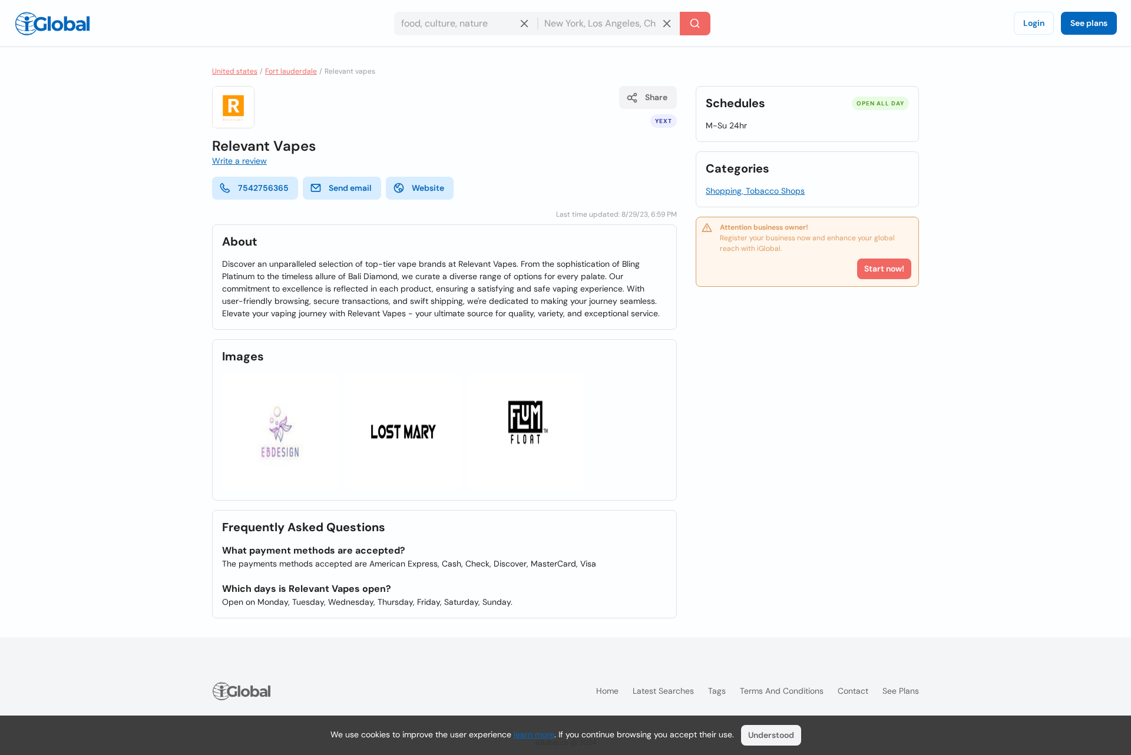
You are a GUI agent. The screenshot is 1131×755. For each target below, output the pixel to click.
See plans (1088, 23)
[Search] (695, 23)
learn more (534, 734)
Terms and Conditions (782, 691)
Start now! (884, 268)
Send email (350, 188)
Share (656, 97)
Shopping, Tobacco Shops (755, 191)
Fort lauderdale (291, 71)
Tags (717, 691)
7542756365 (263, 188)
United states (234, 71)
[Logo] (52, 23)
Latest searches (663, 691)
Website (428, 188)
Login (1033, 23)
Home (607, 691)
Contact (853, 691)
